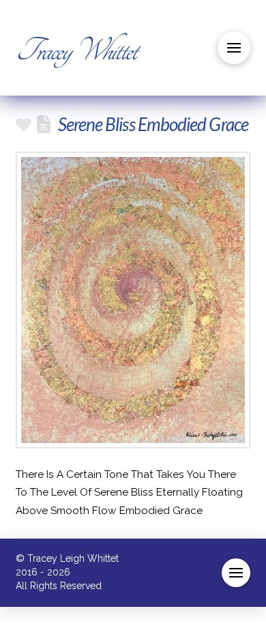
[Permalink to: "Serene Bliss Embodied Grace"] (132, 300)
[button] (234, 47)
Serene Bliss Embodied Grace (153, 124)
